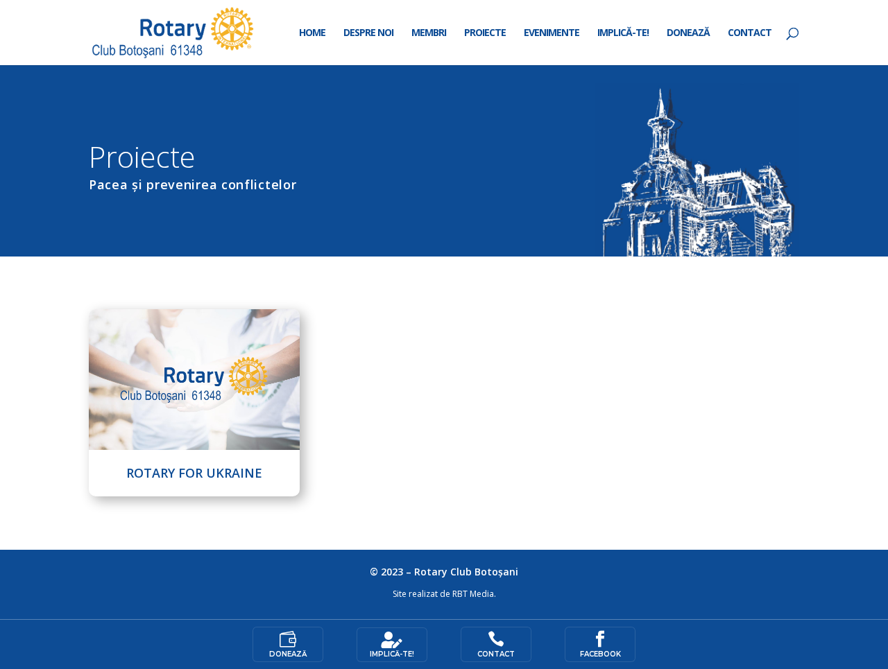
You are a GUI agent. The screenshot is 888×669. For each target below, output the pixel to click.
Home (312, 33)
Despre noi (368, 33)
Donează (688, 33)
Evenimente (551, 33)
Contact (749, 33)
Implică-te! (623, 33)
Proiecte (485, 33)
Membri (428, 33)
